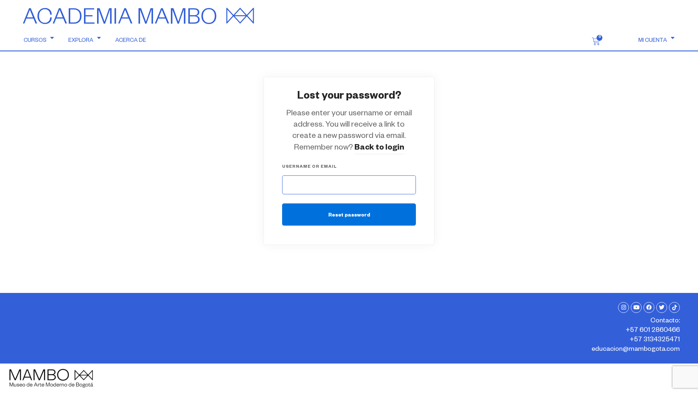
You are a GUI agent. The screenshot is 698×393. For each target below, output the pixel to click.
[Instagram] (623, 307)
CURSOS (35, 41)
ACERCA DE (130, 41)
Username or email (309, 167)
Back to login (379, 148)
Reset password (349, 216)
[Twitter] (661, 307)
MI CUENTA (652, 41)
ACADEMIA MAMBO (120, 20)
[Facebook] (648, 307)
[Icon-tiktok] (674, 307)
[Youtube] (636, 307)
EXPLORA (80, 41)
